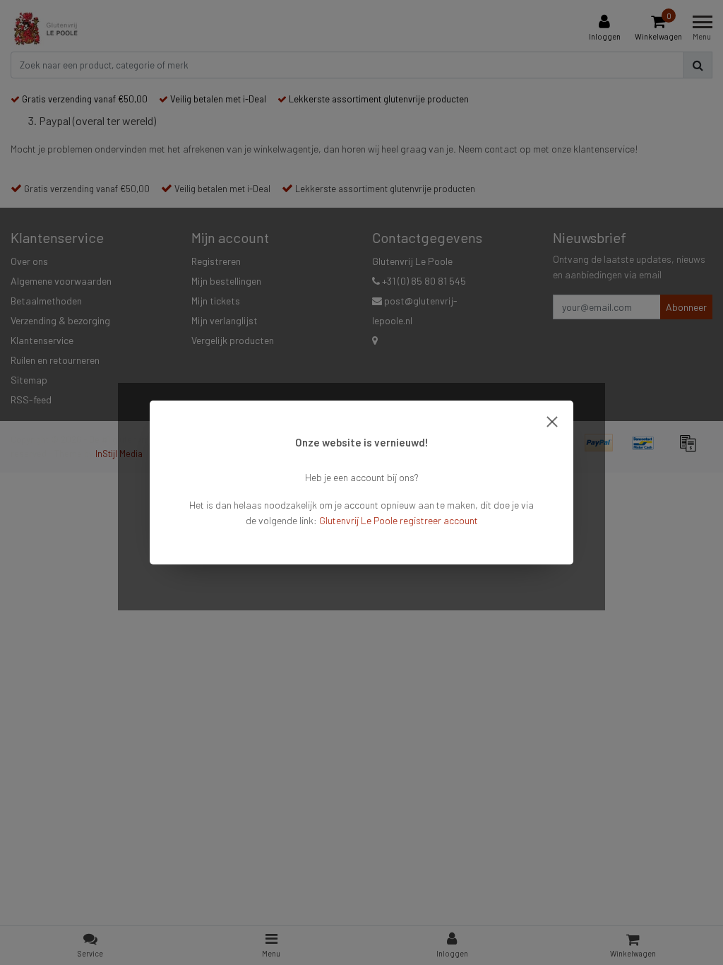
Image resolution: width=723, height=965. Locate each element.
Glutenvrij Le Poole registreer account (398, 520)
